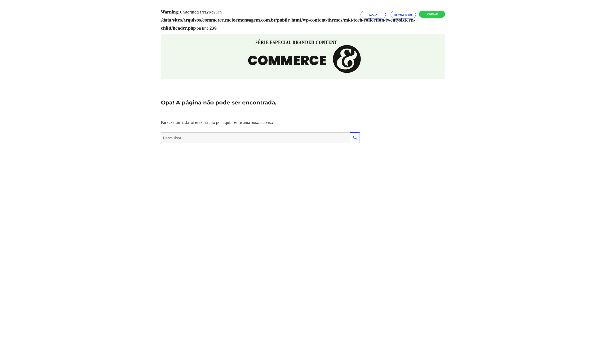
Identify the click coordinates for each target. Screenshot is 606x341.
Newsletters (403, 14)
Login (373, 14)
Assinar (432, 14)
